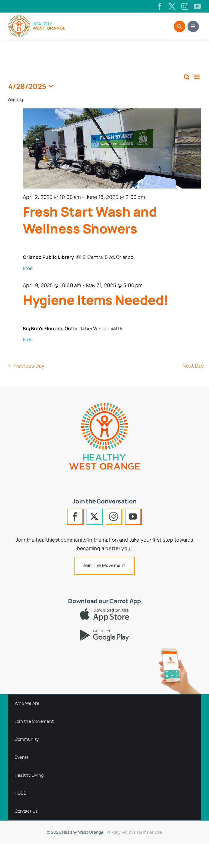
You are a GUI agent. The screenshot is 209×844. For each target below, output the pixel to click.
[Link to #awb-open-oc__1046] (179, 26)
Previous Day (28, 365)
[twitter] (172, 6)
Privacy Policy (119, 832)
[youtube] (197, 6)
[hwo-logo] (36, 17)
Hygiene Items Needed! (95, 300)
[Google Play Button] (104, 632)
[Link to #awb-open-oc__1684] (193, 26)
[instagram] (184, 6)
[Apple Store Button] (104, 611)
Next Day (193, 365)
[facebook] (159, 6)
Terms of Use (149, 832)
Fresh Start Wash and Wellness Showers (90, 220)
